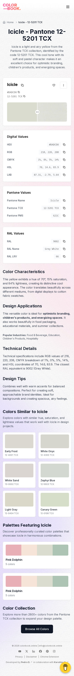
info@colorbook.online (50, 645)
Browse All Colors (37, 629)
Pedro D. (25, 662)
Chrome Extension (49, 656)
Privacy (19, 656)
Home (10, 22)
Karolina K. (60, 662)
